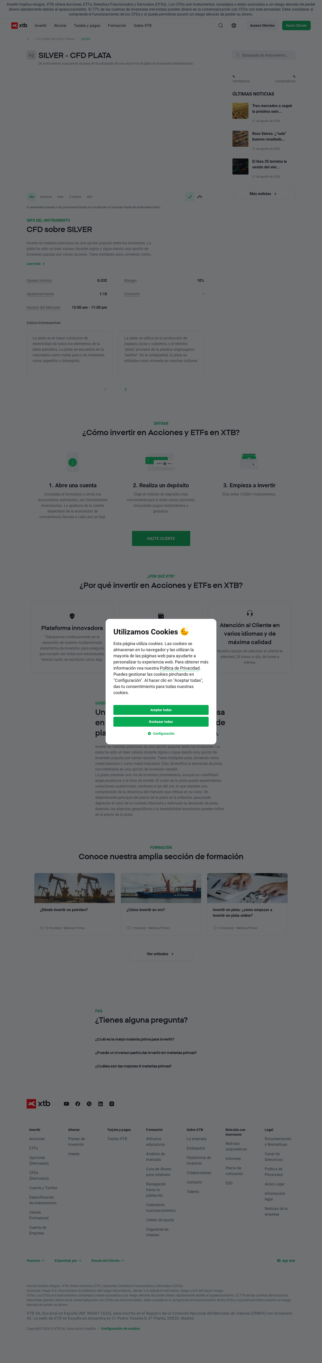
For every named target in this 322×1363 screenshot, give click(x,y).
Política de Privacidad (180, 668)
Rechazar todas (161, 721)
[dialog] (161, 681)
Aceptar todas (161, 710)
